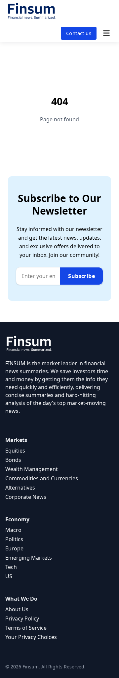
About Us (16, 609)
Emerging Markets (28, 557)
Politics (14, 539)
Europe (14, 548)
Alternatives (20, 487)
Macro (13, 530)
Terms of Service (26, 627)
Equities (15, 450)
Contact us (78, 33)
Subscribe (81, 276)
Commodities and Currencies (41, 478)
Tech (11, 567)
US (8, 576)
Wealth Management (31, 469)
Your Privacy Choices (31, 637)
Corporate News (25, 496)
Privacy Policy (22, 618)
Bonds (13, 459)
